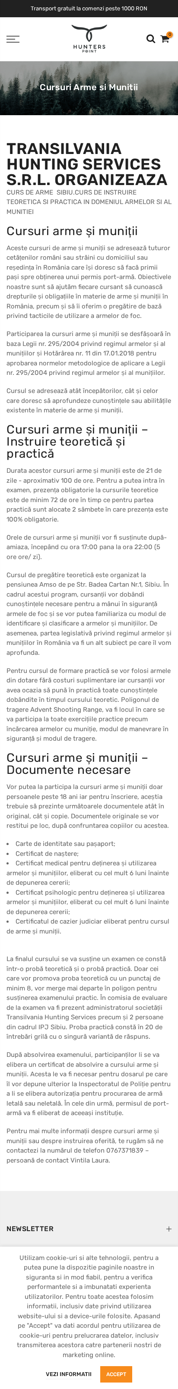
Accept (116, 1374)
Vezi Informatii (69, 1374)
